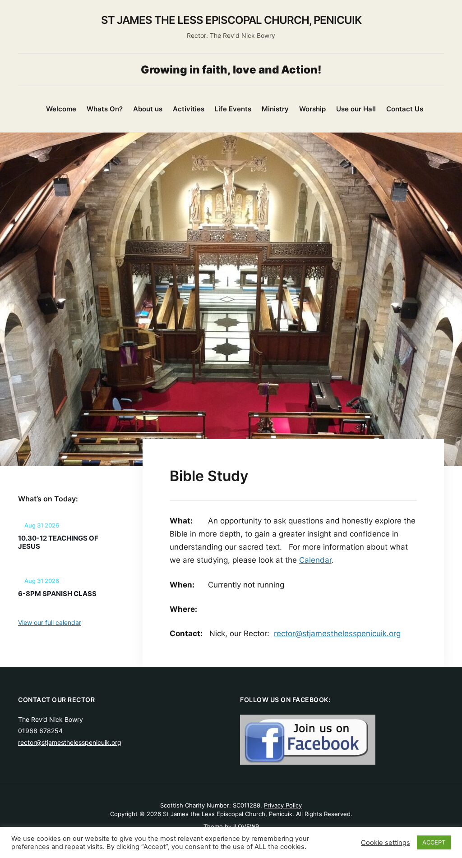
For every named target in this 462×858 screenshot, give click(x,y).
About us (147, 109)
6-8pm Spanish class (57, 593)
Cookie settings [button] (385, 843)
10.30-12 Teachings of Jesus (58, 542)
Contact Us (404, 109)
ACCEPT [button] (433, 842)
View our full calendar (49, 622)
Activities (188, 109)
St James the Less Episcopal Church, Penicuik (231, 20)
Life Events (233, 109)
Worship (312, 109)
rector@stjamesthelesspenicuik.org (337, 633)
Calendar (315, 559)
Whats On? (105, 109)
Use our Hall (356, 109)
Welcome (61, 109)
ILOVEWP (246, 826)
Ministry (275, 109)
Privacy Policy (283, 805)
